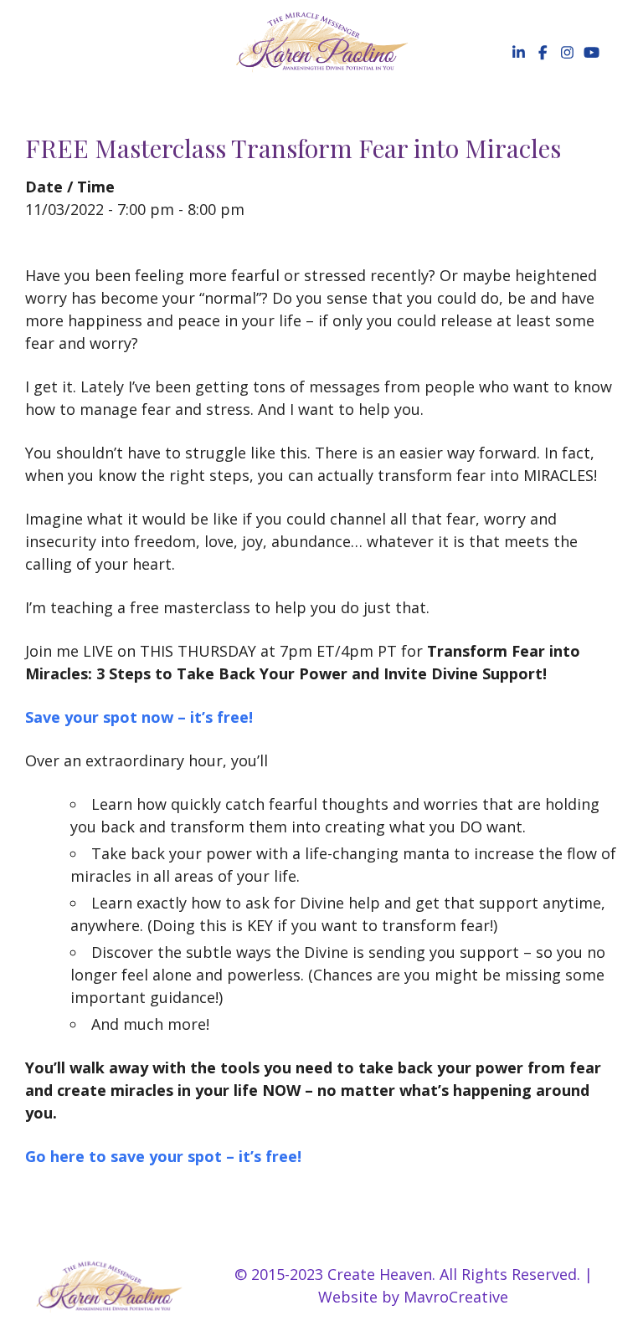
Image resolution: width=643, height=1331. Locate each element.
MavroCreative (456, 1297)
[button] (517, 52)
